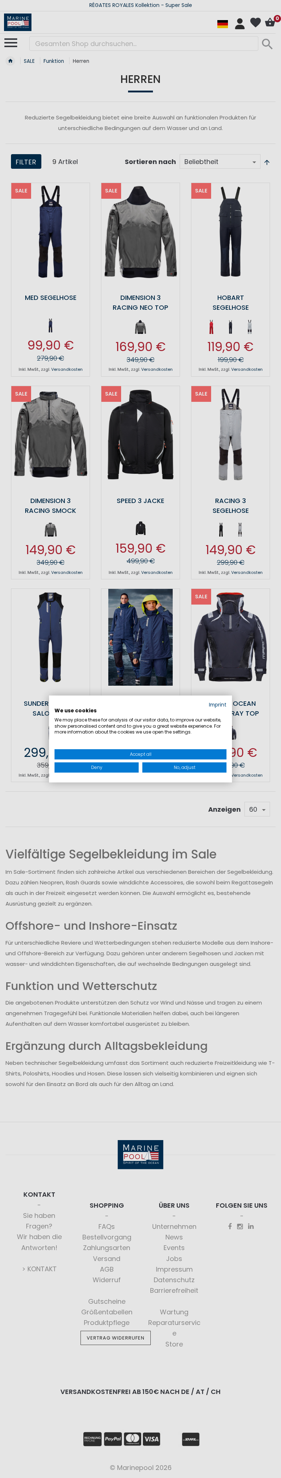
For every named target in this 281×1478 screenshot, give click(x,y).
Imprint (217, 704)
